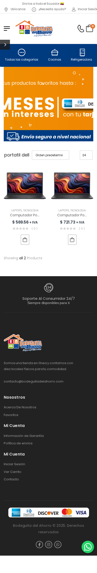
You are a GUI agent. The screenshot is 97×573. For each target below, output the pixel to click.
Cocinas (54, 59)
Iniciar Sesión (14, 464)
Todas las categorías (21, 59)
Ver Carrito (12, 472)
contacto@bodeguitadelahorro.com (33, 381)
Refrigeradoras (82, 59)
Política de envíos (18, 443)
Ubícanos (18, 9)
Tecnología (31, 210)
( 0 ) (35, 228)
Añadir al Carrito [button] (25, 239)
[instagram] (48, 544)
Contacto (11, 479)
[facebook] (39, 544)
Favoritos (11, 415)
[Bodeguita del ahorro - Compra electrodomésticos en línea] (34, 28)
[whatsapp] (57, 544)
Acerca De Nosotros (20, 407)
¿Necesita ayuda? (52, 9)
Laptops (16, 210)
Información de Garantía (24, 436)
